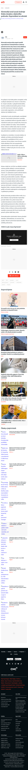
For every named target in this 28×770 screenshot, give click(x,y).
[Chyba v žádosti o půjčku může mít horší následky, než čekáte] (5, 529)
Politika (3, 716)
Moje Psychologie (5, 678)
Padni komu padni (4, 726)
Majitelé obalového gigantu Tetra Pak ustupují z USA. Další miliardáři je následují (12, 376)
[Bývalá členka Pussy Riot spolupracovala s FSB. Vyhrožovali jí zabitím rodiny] (5, 575)
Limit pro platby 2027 (20, 742)
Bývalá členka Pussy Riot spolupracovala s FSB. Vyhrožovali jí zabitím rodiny (17, 569)
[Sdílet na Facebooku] (10, 272)
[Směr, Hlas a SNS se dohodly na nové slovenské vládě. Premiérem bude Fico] (9, 158)
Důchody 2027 (18, 744)
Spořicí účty (18, 740)
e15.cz (2, 8)
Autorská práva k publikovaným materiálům (13, 759)
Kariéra (16, 654)
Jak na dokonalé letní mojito (21, 710)
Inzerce (15, 651)
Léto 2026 (18, 694)
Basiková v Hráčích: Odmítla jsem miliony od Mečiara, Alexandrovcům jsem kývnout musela (17, 603)
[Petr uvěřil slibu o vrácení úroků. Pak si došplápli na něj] (14, 412)
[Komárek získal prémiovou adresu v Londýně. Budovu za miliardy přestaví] (14, 343)
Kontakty (3, 651)
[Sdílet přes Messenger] (15, 272)
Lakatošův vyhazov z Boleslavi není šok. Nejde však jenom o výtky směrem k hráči (18, 539)
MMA (17, 719)
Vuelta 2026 (8, 689)
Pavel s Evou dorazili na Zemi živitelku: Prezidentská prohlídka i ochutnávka (18, 432)
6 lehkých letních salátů (20, 711)
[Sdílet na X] (13, 272)
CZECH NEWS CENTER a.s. (19, 753)
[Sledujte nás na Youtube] (18, 664)
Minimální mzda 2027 (20, 745)
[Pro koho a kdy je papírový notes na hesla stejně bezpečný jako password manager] (5, 511)
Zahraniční (7, 8)
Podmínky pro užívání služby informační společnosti (14, 760)
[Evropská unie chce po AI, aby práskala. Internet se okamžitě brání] (14, 299)
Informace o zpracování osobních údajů (11, 762)
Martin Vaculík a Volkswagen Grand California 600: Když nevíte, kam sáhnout (17, 465)
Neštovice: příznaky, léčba (6, 699)
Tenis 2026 (18, 725)
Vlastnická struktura (18, 763)
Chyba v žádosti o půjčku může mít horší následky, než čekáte (17, 524)
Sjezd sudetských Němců (6, 722)
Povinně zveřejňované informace (17, 766)
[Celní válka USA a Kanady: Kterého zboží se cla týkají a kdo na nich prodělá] (14, 389)
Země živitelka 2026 (19, 747)
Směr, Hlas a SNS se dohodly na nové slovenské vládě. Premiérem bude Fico (22, 156)
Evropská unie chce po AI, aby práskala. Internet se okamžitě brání (13, 309)
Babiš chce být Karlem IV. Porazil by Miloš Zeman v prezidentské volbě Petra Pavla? (17, 449)
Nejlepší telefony (4, 740)
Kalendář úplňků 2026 (5, 704)
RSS (11, 654)
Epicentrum (3, 697)
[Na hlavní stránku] (2, 2)
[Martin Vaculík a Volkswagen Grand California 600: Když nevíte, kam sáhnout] (5, 471)
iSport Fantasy (8, 681)
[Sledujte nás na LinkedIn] (7, 664)
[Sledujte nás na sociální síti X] (10, 664)
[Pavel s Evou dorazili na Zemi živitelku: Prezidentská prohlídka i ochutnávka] (5, 438)
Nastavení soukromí (9, 763)
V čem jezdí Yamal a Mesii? (6, 701)
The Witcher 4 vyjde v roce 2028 (16, 558)
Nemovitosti (8, 683)
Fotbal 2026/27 (18, 721)
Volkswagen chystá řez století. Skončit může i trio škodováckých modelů (13, 331)
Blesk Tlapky (13, 678)
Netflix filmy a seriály (5, 747)
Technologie (4, 735)
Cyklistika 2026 (18, 730)
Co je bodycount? (4, 706)
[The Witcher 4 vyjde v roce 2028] (5, 561)
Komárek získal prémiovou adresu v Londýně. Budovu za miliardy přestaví (12, 353)
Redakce (9, 651)
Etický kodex (7, 766)
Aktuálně (3, 694)
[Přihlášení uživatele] (23, 2)
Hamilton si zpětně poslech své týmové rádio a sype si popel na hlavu (17, 587)
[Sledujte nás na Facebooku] (13, 664)
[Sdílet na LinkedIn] (18, 272)
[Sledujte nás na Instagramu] (15, 664)
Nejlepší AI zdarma (4, 742)
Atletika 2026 (18, 728)
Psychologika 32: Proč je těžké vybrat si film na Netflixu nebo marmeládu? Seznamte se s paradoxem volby (17, 483)
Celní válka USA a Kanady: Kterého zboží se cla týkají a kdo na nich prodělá (13, 399)
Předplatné (21, 651)
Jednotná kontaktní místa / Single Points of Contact (14, 765)
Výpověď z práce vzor (5, 728)
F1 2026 (17, 727)
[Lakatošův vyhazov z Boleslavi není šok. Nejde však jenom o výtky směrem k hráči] (5, 546)
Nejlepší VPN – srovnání (5, 745)
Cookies (21, 762)
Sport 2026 (18, 716)
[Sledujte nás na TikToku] (21, 664)
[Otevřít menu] (26, 2)
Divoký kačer (3, 730)
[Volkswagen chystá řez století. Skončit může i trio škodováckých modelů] (14, 321)
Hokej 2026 (18, 723)
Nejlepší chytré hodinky (5, 744)
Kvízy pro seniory (4, 703)
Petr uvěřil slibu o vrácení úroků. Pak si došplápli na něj (13, 421)
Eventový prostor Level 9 (11, 687)
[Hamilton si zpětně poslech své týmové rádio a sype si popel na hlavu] (5, 592)
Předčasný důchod (19, 738)
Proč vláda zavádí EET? (5, 724)
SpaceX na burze (4, 738)
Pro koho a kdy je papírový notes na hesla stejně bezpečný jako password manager (17, 504)
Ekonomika (18, 735)
